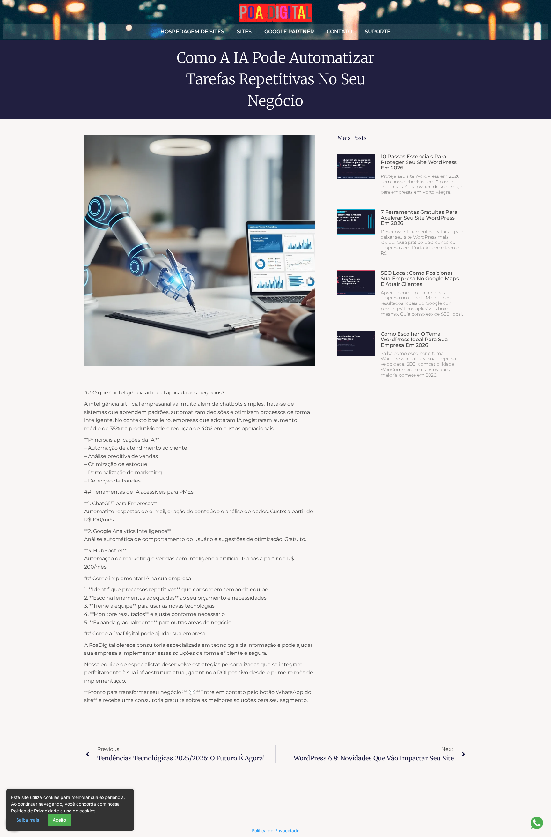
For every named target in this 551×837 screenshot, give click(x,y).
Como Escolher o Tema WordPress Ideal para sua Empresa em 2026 (414, 339)
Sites (244, 31)
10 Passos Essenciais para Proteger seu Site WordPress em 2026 (419, 162)
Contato (339, 31)
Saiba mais (27, 820)
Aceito (59, 820)
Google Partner (289, 31)
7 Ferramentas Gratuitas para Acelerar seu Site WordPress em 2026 (419, 217)
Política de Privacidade (275, 830)
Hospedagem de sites (192, 31)
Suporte (378, 31)
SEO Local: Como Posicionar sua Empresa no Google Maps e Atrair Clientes (420, 278)
